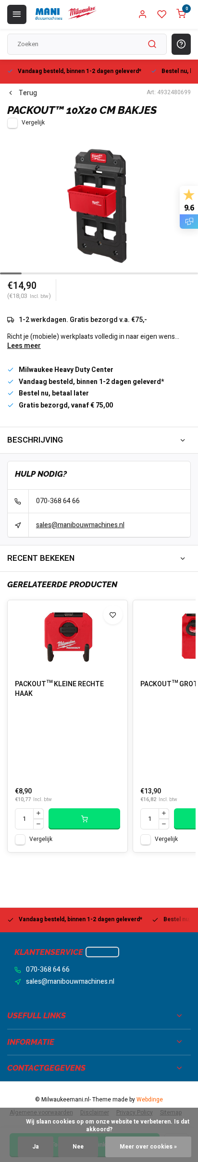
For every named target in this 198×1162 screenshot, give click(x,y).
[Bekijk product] (84, 818)
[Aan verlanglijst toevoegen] (113, 614)
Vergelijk (33, 123)
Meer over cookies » (148, 1147)
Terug (28, 93)
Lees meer (24, 346)
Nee (78, 1147)
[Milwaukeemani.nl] (65, 14)
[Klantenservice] (102, 952)
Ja (35, 1147)
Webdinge (149, 1100)
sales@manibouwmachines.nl (80, 525)
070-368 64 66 (58, 501)
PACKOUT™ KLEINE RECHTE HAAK (59, 689)
